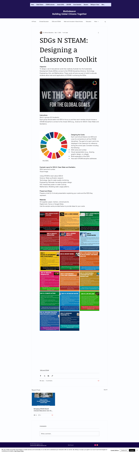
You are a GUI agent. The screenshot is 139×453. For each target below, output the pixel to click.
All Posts (34, 21)
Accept (132, 450)
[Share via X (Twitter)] (44, 376)
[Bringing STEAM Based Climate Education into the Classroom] (43, 399)
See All (105, 389)
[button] (105, 21)
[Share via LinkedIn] (48, 376)
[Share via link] (52, 376)
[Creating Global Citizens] (95, 445)
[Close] (137, 450)
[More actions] (98, 33)
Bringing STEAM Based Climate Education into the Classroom (43, 410)
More (95, 21)
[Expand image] (49, 221)
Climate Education (44, 21)
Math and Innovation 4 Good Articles (73, 21)
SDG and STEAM (56, 21)
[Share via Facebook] (40, 376)
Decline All (124, 450)
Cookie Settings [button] (115, 450)
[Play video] (69, 95)
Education (88, 21)
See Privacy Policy (19, 451)
